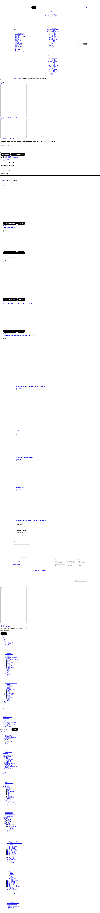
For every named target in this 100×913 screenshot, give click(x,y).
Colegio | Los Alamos (11, 857)
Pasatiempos (7, 746)
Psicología (7, 767)
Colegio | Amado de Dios (12, 826)
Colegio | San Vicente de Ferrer (13, 898)
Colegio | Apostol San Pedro (12, 830)
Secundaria (9, 649)
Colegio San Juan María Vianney (11, 683)
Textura (8, 794)
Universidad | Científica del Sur (11, 642)
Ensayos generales (8, 760)
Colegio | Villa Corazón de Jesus (13, 905)
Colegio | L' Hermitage (11, 853)
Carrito (4, 709)
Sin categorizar (5, 817)
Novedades (5, 720)
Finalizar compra (6, 712)
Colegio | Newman (10, 871)
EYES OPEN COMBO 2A (9, 227)
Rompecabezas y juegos (9, 772)
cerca (9, 911)
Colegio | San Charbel (11, 883)
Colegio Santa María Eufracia (10, 693)
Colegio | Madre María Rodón (12, 859)
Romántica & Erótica (9, 783)
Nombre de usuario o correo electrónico (8, 628)
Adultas (8, 822)
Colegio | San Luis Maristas (12, 889)
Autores (4, 705)
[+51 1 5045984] (79, 43)
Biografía (7, 758)
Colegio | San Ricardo (9, 697)
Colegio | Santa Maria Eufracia (13, 903)
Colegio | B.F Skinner (11, 837)
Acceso (3, 633)
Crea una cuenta (8, 626)
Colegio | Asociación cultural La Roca (14, 836)
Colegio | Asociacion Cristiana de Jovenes (15, 835)
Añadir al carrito (5, 154)
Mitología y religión (8, 765)
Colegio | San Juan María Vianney (13, 886)
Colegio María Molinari (9, 667)
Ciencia (8, 798)
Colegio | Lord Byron (11, 854)
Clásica (6, 775)
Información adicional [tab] (7, 163)
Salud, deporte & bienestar (10, 747)
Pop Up (8, 790)
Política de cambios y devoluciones (9, 722)
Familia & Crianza (8, 745)
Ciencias (9, 803)
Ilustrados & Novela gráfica (8, 768)
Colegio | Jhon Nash (11, 851)
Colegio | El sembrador (11, 848)
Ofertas (4, 721)
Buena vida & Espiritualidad (8, 741)
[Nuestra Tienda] (77, 6)
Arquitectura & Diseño (9, 735)
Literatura (4, 773)
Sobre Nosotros (5, 725)
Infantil (6, 808)
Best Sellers (5, 707)
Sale (3, 806)
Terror (6, 784)
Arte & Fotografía (8, 736)
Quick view (21, 223)
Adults (6, 754)
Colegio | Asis (9, 831)
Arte (3, 734)
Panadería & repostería (9, 816)
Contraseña (2, 630)
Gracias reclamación (6, 713)
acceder (4, 180)
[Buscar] (33, 7)
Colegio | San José (10, 884)
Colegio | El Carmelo (11, 847)
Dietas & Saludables (8, 813)
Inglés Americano (8, 819)
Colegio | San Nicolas (11, 893)
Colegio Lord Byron (9, 662)
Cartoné (8, 789)
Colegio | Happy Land (11, 849)
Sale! (4, 701)
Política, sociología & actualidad (11, 766)
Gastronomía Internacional (10, 814)
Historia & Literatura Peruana (12, 804)
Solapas (8, 792)
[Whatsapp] (82, 1)
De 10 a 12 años (8, 795)
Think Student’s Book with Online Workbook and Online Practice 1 (19, 335)
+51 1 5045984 (84, 43)
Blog (4, 708)
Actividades (9, 788)
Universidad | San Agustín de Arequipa (12, 643)
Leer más (4, 225)
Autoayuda (7, 742)
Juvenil (6, 778)
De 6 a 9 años (7, 800)
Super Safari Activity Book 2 (9, 257)
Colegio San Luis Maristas (10, 689)
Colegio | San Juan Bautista (12, 885)
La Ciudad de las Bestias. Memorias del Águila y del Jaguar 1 (30, 386)
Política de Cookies (6, 723)
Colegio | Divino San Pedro (12, 846)
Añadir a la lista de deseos (18, 154)
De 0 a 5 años (7, 787)
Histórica (6, 777)
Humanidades (5, 757)
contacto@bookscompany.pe (40, 570)
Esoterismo (7, 743)
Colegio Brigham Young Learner (11, 657)
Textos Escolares (18, 78)
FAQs (4, 711)
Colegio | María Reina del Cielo (13, 866)
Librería (4, 640)
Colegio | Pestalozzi (11, 881)
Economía (7, 751)
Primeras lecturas (10, 791)
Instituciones (5, 641)
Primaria (8, 648)
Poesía (6, 782)
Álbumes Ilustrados (10, 797)
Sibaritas (4, 811)
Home (14, 78)
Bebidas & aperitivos (9, 812)
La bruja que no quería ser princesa (24, 457)
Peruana (6, 781)
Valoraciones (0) (6, 160)
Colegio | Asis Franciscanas (12, 834)
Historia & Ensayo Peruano (10, 763)
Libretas (6, 740)
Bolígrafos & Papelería (7, 738)
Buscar (14, 729)
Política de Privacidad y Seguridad (9, 724)
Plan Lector (7, 908)
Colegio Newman (8, 673)
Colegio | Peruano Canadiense (12, 880)
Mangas (6, 771)
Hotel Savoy (18, 430)
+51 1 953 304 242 (17, 566)
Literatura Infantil (6, 786)
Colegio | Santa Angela (11, 899)
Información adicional (7, 159)
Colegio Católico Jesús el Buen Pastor (12, 659)
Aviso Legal (5, 706)
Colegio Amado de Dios (9, 646)
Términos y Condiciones (7, 726)
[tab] (51, 159)
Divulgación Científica (9, 759)
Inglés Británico (8, 821)
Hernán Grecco (18, 489)
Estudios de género (8, 761)
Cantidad (2, 151)
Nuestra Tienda (80, 7)
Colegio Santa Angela (9, 686)
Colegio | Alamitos (10, 824)
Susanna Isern (18, 459)
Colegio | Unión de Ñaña (12, 904)
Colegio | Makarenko (11, 861)
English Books (5, 753)
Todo (4, 733)
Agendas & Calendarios (9, 739)
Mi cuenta (4, 719)
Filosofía (6, 762)
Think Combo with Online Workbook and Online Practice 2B (17, 303)
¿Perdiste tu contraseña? (4, 635)
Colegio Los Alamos (9, 665)
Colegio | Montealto (11, 867)
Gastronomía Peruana (9, 815)
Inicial (8, 645)
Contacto (4, 702)
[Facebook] (78, 1)
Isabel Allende (18, 388)
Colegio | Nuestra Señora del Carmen (14, 875)
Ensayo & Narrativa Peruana (8, 755)
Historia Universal (8, 764)
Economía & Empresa (7, 748)
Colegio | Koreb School (11, 852)
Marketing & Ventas (8, 752)
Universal (7, 785)
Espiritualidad (7, 744)
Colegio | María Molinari (11, 862)
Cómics (6, 769)
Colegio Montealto (8, 671)
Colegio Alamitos (8, 644)
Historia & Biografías (7, 756)
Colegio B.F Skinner (9, 654)
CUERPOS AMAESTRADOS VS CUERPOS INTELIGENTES (31, 520)
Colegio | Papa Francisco (11, 878)
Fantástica (7, 776)
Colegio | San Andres (11, 882)
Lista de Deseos (6, 718)
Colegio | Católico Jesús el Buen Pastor (14, 843)
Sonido (8, 793)
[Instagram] (85, 1)
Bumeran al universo (21, 487)
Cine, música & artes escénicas (10, 737)
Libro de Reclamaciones (7, 717)
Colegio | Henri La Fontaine (12, 850)
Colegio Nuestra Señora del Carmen (11, 677)
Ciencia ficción (8, 774)
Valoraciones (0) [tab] (5, 171)
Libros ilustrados (8, 770)
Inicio (4, 704)
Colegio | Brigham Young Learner (13, 841)
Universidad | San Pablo (11, 907)
